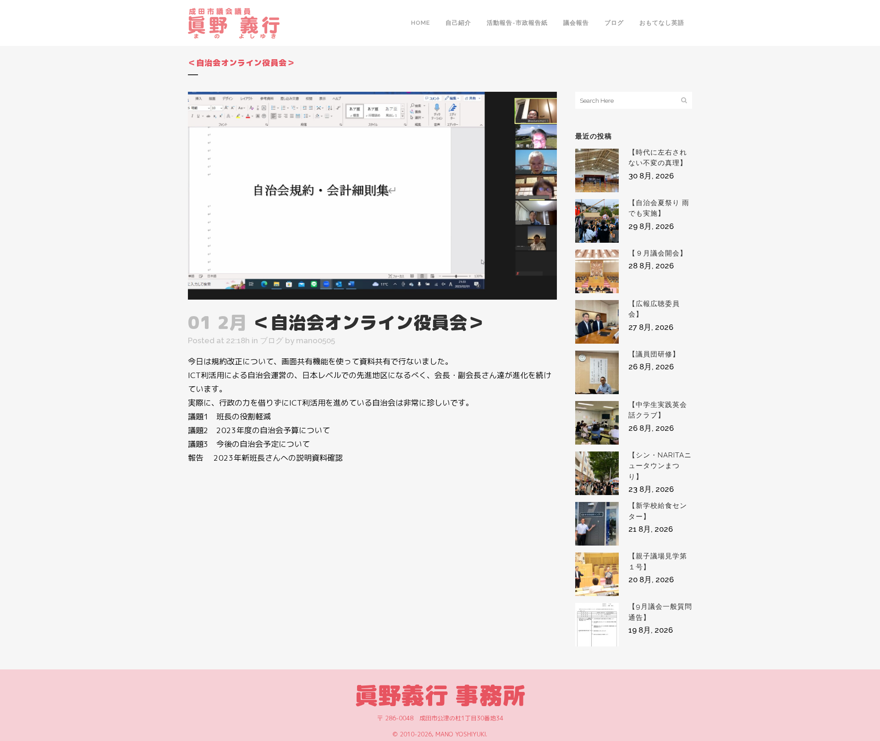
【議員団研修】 (654, 354)
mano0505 (315, 340)
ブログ (271, 340)
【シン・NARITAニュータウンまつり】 (660, 466)
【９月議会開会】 (657, 253)
